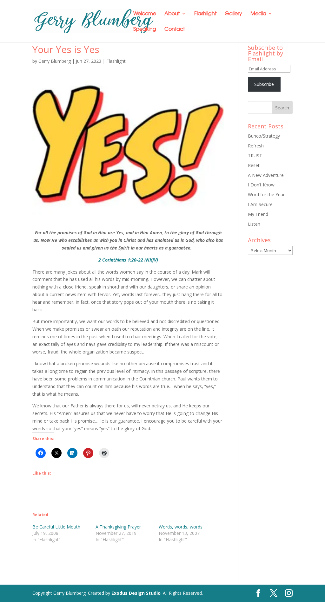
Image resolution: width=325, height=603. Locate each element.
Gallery (233, 13)
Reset (254, 165)
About (172, 13)
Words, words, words (180, 527)
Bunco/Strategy (264, 136)
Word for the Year (266, 194)
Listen (254, 224)
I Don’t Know (261, 185)
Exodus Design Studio (136, 593)
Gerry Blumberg (54, 61)
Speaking (144, 29)
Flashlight (205, 13)
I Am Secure (260, 204)
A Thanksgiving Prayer (118, 527)
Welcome (144, 13)
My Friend (258, 214)
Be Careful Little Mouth (56, 527)
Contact (174, 29)
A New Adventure (266, 175)
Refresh (256, 146)
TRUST (255, 155)
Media (258, 13)
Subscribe (264, 84)
